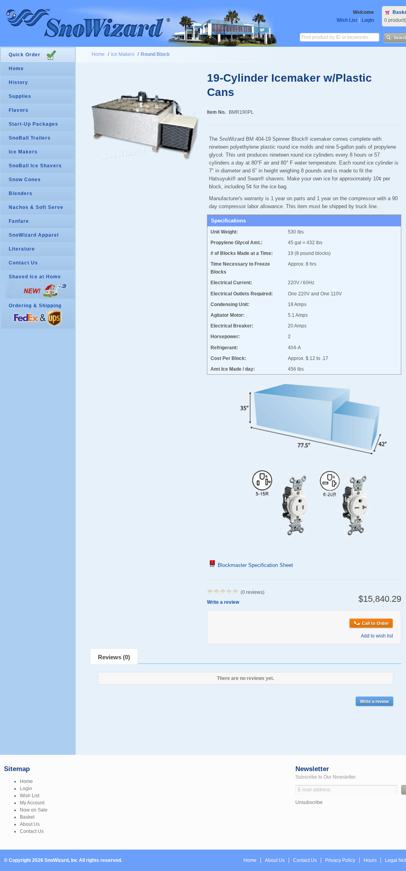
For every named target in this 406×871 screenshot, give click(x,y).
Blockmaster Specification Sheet (254, 565)
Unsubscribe (309, 802)
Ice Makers (122, 54)
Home (98, 54)
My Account (32, 803)
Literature (22, 249)
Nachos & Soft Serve (36, 207)
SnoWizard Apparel (34, 235)
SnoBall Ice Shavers (35, 165)
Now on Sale (34, 810)
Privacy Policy (340, 860)
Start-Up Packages (33, 124)
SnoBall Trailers (30, 138)
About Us (30, 824)
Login (368, 20)
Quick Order (24, 54)
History (18, 82)
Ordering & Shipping (35, 305)
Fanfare (19, 221)
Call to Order (375, 623)
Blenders (21, 193)
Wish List (347, 20)
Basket (27, 817)
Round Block (155, 54)
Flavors (19, 110)
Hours (370, 860)
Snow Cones (25, 179)
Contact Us (23, 263)
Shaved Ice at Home (35, 276)
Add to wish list (377, 636)
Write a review (223, 602)
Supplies (20, 96)
